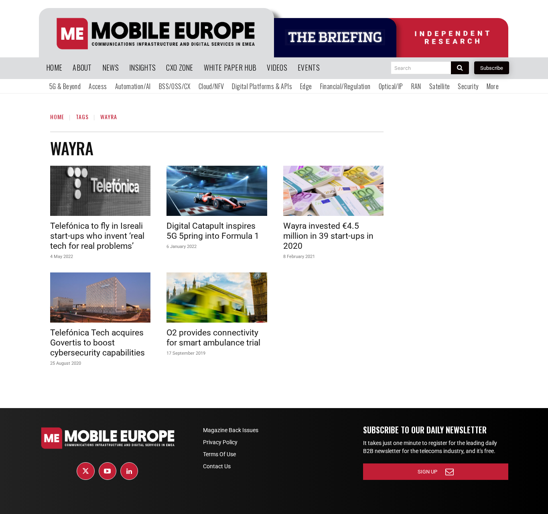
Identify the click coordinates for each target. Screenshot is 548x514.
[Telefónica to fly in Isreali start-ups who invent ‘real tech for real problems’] (100, 191)
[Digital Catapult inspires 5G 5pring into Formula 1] (216, 191)
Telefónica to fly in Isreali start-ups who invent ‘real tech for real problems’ (97, 236)
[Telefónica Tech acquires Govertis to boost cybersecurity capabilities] (100, 297)
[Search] (460, 67)
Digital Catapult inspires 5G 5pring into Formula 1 (212, 231)
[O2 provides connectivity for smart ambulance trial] (216, 297)
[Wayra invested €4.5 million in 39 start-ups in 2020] (333, 191)
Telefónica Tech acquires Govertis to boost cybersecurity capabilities (97, 343)
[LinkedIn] (129, 471)
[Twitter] (85, 471)
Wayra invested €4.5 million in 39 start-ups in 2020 (328, 236)
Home (57, 116)
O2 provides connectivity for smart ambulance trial (213, 337)
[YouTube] (107, 471)
